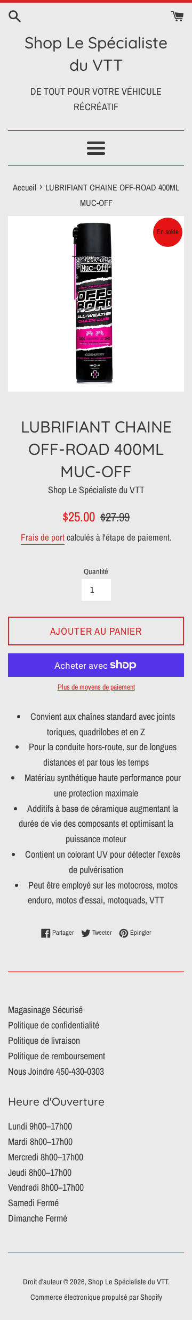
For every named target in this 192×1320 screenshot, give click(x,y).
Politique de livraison (44, 1040)
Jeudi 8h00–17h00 (39, 1172)
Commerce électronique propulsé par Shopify (96, 1297)
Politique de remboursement (56, 1055)
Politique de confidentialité (53, 1025)
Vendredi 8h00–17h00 (46, 1187)
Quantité (96, 571)
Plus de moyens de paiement (96, 687)
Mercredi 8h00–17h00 (45, 1157)
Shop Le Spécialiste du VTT (96, 53)
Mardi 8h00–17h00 (40, 1141)
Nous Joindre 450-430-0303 (56, 1071)
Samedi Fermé (33, 1202)
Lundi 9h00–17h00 (40, 1126)
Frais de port (43, 537)
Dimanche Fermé (37, 1218)
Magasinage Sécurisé (45, 1009)
